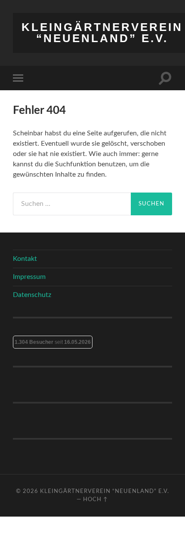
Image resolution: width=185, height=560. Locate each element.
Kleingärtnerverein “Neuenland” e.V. (102, 33)
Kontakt (25, 258)
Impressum (29, 276)
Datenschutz (32, 294)
